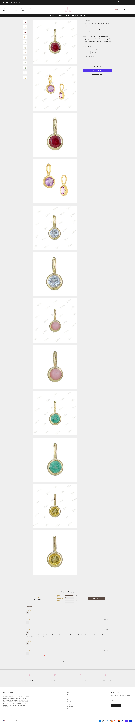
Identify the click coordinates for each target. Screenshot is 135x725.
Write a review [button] (96, 598)
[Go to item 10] (25, 67)
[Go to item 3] (25, 32)
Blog (68, 697)
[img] (29, 610)
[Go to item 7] (25, 52)
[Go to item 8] (25, 57)
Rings (22, 10)
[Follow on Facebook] (4, 716)
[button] (60, 595)
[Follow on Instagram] (7, 716)
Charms (32, 8)
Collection (23, 8)
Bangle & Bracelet (52, 8)
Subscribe (116, 705)
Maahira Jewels (87, 20)
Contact (69, 701)
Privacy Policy (70, 708)
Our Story (69, 692)
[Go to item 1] (25, 22)
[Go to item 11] (25, 72)
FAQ (68, 699)
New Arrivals (13, 8)
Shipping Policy (70, 704)
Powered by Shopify (65, 720)
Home (5, 8)
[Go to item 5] (25, 42)
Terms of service (70, 711)
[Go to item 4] (25, 37)
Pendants (40, 8)
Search (68, 694)
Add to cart (97, 66)
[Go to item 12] (25, 78)
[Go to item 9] (25, 62)
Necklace (15, 10)
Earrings (6, 10)
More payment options (97, 74)
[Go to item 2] (25, 27)
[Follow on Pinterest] (11, 716)
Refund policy (70, 706)
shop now (26, 2)
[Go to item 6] (25, 47)
